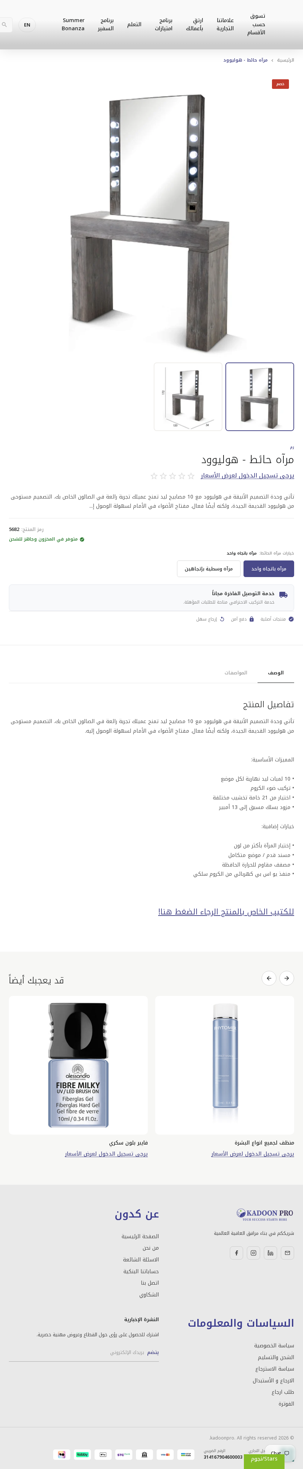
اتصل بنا (150, 1283)
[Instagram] (253, 1253)
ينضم (153, 1352)
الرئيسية (285, 60)
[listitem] (259, 396)
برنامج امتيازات (164, 24)
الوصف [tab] (276, 672)
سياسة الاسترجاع (274, 1369)
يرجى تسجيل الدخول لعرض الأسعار (247, 476)
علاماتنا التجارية (225, 24)
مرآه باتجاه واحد (268, 568)
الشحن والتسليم (276, 1357)
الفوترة (286, 1404)
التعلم (134, 24)
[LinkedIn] (270, 1253)
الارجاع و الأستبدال (273, 1381)
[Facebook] (236, 1253)
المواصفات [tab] (236, 672)
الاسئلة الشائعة (141, 1260)
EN (27, 24)
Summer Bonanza (73, 24)
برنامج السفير (106, 24)
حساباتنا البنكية (141, 1271)
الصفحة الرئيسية (140, 1236)
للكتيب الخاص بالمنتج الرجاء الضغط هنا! (226, 911)
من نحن (151, 1248)
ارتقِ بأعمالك (194, 24)
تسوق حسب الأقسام (256, 24)
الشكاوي (149, 1295)
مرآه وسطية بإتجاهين (209, 568)
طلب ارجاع (283, 1392)
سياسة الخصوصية (274, 1346)
